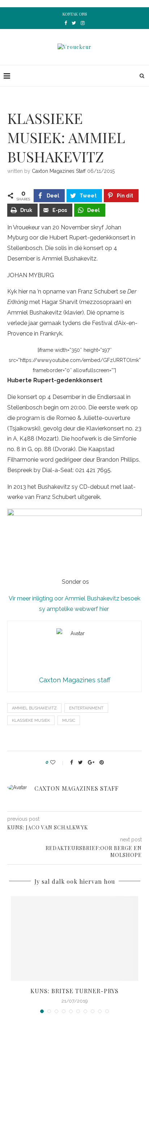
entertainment (86, 708)
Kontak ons (75, 14)
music (68, 720)
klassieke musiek (31, 720)
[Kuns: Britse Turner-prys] (74, 938)
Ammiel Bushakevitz (34, 708)
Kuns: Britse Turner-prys (74, 991)
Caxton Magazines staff (59, 171)
